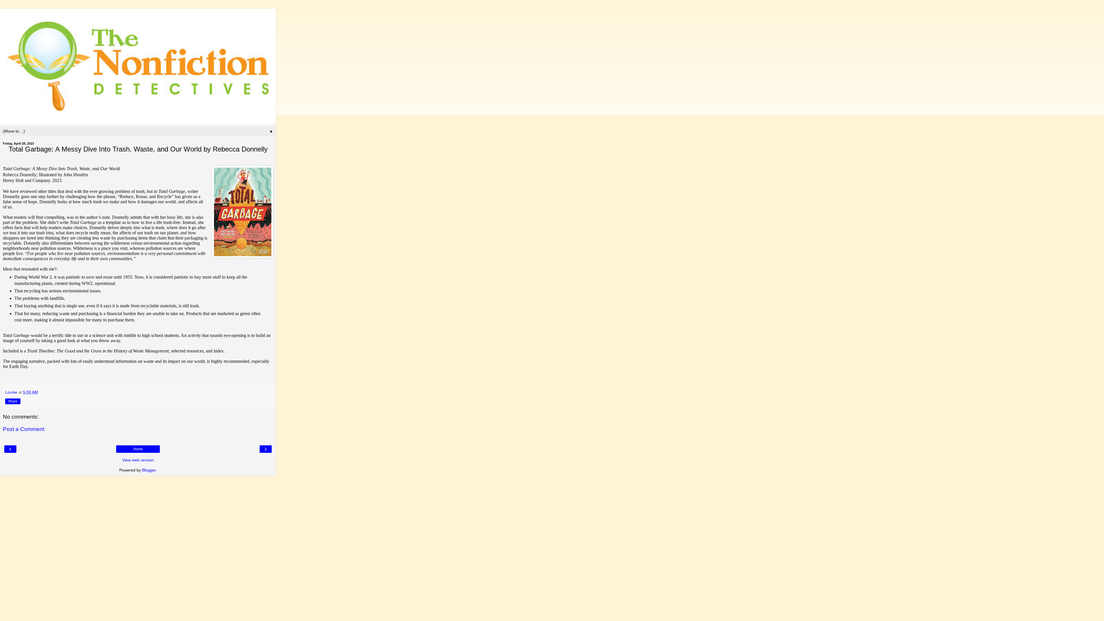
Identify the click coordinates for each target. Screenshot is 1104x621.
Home (138, 449)
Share (13, 401)
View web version (138, 460)
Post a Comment (23, 429)
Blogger (149, 470)
